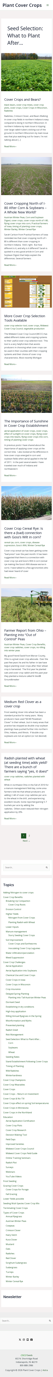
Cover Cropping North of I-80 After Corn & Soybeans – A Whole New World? (25, 207)
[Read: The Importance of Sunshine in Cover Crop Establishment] (26, 393)
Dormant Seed (13, 1002)
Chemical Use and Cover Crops (20, 975)
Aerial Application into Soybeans (21, 970)
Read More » (10, 146)
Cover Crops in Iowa (15, 979)
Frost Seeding (9, 1181)
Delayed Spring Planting (17, 993)
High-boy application (16, 1011)
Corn (10, 1043)
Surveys (9, 1167)
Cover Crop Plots (14, 1125)
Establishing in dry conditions (20, 1006)
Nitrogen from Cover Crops (21, 917)
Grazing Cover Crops (13, 1185)
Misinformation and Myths (19, 1020)
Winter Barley (10, 229)
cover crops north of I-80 (36, 220)
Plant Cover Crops (22, 5)
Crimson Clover (13, 1230)
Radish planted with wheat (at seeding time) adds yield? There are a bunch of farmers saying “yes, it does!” (26, 764)
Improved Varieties (15, 1144)
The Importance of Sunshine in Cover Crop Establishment (26, 423)
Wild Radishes (12, 1070)
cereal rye (9, 542)
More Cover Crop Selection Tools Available (24, 318)
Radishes (8, 110)
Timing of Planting (15, 1066)
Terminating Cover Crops (15, 1208)
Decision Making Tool (16, 1134)
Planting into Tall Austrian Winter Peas (27, 997)
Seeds (27, 1355)
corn (17, 542)
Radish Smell (12, 1030)
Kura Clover (11, 1239)
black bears (9, 104)
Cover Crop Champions (14, 1080)
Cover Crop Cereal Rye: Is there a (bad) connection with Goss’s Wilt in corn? (23, 532)
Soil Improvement (14, 940)
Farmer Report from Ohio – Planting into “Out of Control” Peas (25, 634)
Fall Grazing (11, 1194)
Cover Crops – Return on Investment (21, 1094)
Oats (8, 1248)
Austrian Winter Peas (14, 217)
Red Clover (11, 1258)
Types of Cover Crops (13, 1212)
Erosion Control (13, 909)
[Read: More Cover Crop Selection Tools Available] (26, 291)
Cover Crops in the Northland (17, 1112)
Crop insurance (13, 989)
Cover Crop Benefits (35, 644)
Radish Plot (11, 1162)
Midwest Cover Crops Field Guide (21, 1153)
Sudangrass (11, 1267)
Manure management (16, 931)
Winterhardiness (14, 1075)
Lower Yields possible (13, 1198)
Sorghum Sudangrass (16, 1262)
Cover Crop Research (16, 1130)
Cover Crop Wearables (14, 1084)
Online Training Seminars (18, 1158)
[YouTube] (27, 1339)
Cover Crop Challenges (14, 962)
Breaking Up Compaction (18, 900)
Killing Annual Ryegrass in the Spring (23, 1016)
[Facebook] (31, 1339)
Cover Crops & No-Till (13, 1098)
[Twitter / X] (20, 1339)
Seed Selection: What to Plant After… (23, 1039)
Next (26, 840)
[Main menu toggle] (47, 5)
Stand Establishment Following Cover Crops (27, 1061)
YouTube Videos (14, 1176)
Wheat (11, 1052)
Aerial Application (14, 966)
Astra (45, 1370)
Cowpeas (10, 1225)
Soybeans (13, 1047)
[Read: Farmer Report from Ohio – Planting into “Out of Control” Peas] (26, 604)
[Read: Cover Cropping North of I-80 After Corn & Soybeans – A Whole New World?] (26, 175)
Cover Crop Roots (16, 904)
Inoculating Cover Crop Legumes (24, 948)
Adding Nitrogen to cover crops (18, 892)
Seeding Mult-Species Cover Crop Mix (21, 1203)
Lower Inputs (12, 927)
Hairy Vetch (11, 1235)
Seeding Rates (12, 1056)
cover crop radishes (13, 647)
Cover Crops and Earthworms (22, 943)
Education (8, 1117)
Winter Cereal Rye (27, 229)
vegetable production (34, 328)
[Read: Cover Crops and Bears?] (26, 71)
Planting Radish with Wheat (21, 922)
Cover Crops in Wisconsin (34, 107)
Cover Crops (9, 1089)
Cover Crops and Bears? (22, 99)
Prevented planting (15, 1025)
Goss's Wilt (21, 545)
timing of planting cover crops (27, 226)
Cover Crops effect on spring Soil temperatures (26, 1103)
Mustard (10, 1244)
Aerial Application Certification (20, 1120)
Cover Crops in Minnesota (15, 1107)
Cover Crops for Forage (17, 1189)
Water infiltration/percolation (20, 953)
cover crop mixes (24, 104)
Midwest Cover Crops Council (20, 1148)
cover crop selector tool (15, 325)
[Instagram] (24, 1339)
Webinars (10, 1171)
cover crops (15, 107)
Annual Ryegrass (14, 1216)
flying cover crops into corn (17, 223)
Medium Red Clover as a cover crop (22, 703)
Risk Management (14, 1034)
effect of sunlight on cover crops (20, 433)
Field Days (10, 1139)
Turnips (10, 1272)
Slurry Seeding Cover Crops (21, 935)
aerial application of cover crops (19, 430)
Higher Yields (12, 914)
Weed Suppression (15, 957)
